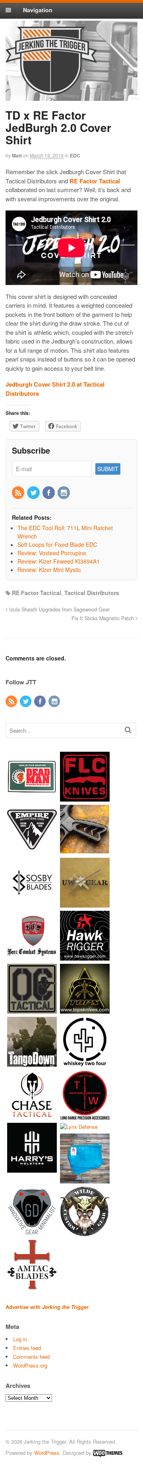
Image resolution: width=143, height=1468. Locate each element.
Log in (20, 1339)
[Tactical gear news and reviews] (51, 90)
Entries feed (27, 1348)
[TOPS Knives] (85, 1009)
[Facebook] (49, 493)
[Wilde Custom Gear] (85, 1232)
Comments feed (31, 1356)
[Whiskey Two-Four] (85, 1062)
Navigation (37, 10)
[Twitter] (34, 493)
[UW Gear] (85, 903)
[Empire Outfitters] (32, 850)
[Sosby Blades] (32, 903)
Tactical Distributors (91, 593)
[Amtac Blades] (32, 1285)
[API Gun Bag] (85, 1179)
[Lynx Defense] (79, 1126)
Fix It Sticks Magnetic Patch (103, 618)
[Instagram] (64, 493)
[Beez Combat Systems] (32, 956)
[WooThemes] (107, 1452)
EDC (75, 155)
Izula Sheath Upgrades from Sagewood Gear (59, 609)
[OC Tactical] (32, 1009)
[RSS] (18, 493)
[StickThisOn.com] (32, 797)
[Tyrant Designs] (85, 850)
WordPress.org (30, 1365)
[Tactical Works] (85, 1115)
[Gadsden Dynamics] (32, 1232)
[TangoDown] (32, 1062)
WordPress (47, 1452)
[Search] (128, 729)
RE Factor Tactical (36, 593)
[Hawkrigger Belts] (85, 956)
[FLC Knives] (85, 797)
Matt (17, 155)
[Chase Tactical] (32, 1115)
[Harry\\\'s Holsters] (32, 1168)
